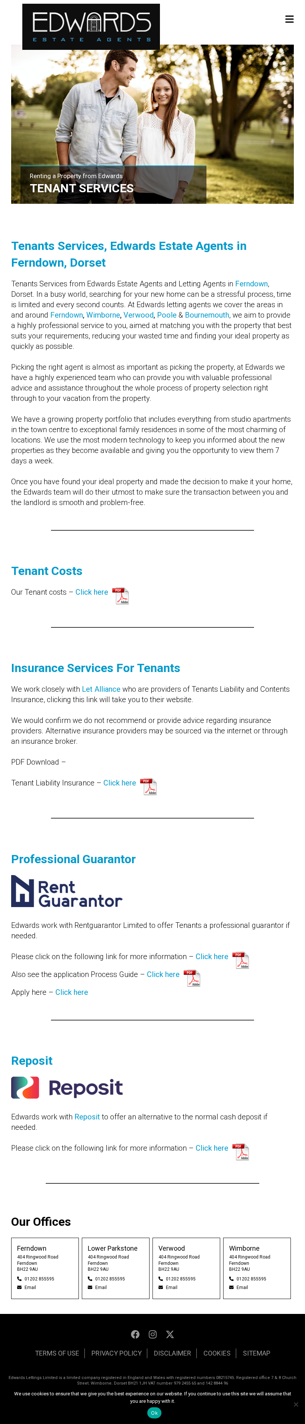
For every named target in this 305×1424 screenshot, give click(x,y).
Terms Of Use (57, 1353)
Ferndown (251, 283)
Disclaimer (172, 1353)
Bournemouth (207, 315)
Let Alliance (101, 689)
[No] (295, 1404)
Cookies (217, 1353)
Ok (154, 1413)
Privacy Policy (117, 1353)
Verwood (138, 315)
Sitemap (256, 1353)
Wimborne (103, 315)
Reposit (87, 1116)
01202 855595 (39, 1279)
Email (30, 1287)
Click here (92, 592)
